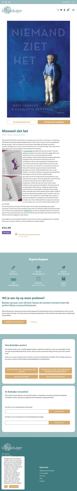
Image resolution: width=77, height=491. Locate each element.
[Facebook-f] (3, 2)
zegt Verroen (28, 210)
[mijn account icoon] (64, 10)
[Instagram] (6, 2)
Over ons (42, 476)
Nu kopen (6, 232)
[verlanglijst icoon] (61, 10)
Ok (6, 486)
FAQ (73, 2)
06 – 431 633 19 (7, 456)
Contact (42, 481)
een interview (28, 151)
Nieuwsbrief (66, 2)
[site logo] (12, 10)
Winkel (9, 135)
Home (4, 135)
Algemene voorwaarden (47, 470)
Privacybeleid (44, 473)
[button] (73, 10)
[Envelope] (9, 2)
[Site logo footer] (12, 447)
